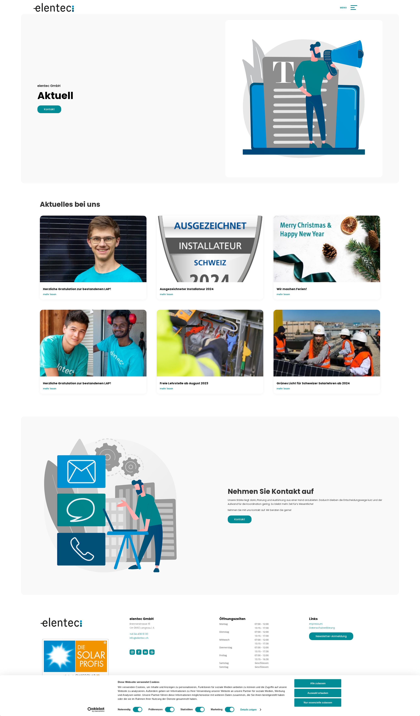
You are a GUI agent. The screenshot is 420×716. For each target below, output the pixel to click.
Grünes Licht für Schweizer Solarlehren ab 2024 (313, 383)
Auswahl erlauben (317, 693)
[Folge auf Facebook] (138, 652)
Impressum (316, 623)
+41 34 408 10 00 (139, 634)
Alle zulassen (318, 683)
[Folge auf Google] (152, 652)
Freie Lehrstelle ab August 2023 (184, 383)
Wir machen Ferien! (292, 289)
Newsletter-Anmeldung (331, 636)
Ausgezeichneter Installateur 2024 (187, 289)
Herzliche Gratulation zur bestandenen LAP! (77, 289)
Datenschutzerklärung (322, 627)
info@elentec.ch (139, 638)
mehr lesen (49, 294)
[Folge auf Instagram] (132, 652)
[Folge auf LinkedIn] (145, 652)
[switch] (169, 709)
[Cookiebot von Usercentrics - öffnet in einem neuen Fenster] (96, 709)
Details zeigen (248, 709)
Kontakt (49, 109)
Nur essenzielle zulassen (318, 702)
